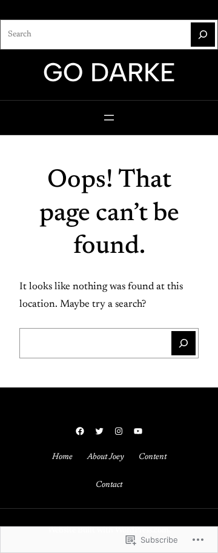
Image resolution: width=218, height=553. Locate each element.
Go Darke (109, 72)
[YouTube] (138, 431)
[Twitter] (99, 431)
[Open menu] (109, 117)
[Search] (203, 34)
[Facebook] (80, 431)
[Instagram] (119, 431)
